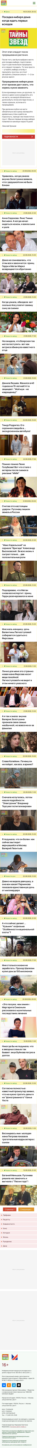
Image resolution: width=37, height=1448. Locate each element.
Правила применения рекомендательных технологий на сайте (15, 1437)
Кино (5, 1228)
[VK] (4, 1385)
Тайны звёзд (4, 2)
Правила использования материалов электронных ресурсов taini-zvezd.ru (14, 1441)
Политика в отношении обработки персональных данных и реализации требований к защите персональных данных (18, 1432)
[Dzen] (19, 1385)
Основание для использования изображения (17, 1445)
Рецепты (6, 1219)
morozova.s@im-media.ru (18, 1427)
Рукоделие (7, 1241)
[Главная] (5, 1357)
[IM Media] (15, 1357)
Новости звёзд (11, 171)
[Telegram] (14, 1385)
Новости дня (10, 876)
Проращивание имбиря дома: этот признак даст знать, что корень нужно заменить (18, 84)
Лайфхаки (7, 1215)
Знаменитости (9, 1224)
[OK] (9, 1385)
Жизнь (5, 1237)
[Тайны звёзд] (2, 12)
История (6, 1233)
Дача (7, 12)
